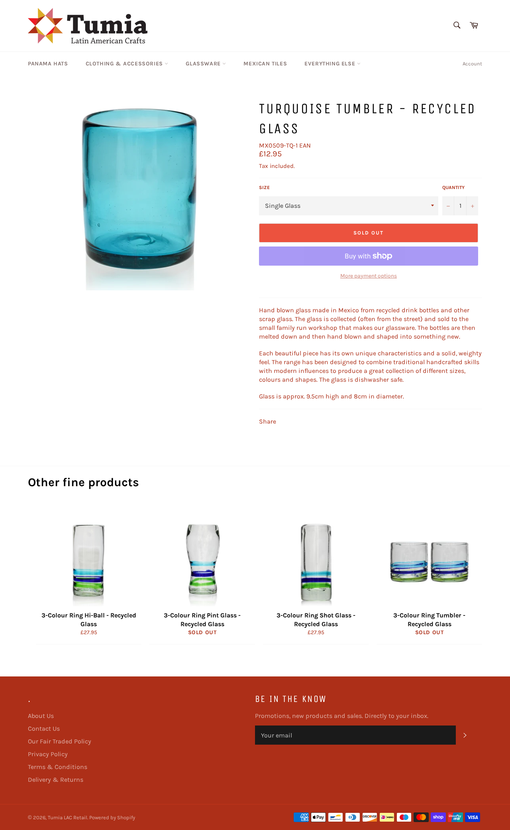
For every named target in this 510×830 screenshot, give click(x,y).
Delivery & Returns (55, 779)
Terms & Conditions (57, 767)
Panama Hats (48, 63)
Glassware (204, 63)
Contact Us (44, 728)
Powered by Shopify (112, 817)
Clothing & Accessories (125, 63)
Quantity (453, 187)
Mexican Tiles (265, 63)
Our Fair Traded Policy (59, 741)
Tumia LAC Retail (67, 817)
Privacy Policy (48, 754)
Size (264, 187)
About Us (41, 716)
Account (472, 64)
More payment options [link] (368, 275)
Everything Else (330, 63)
